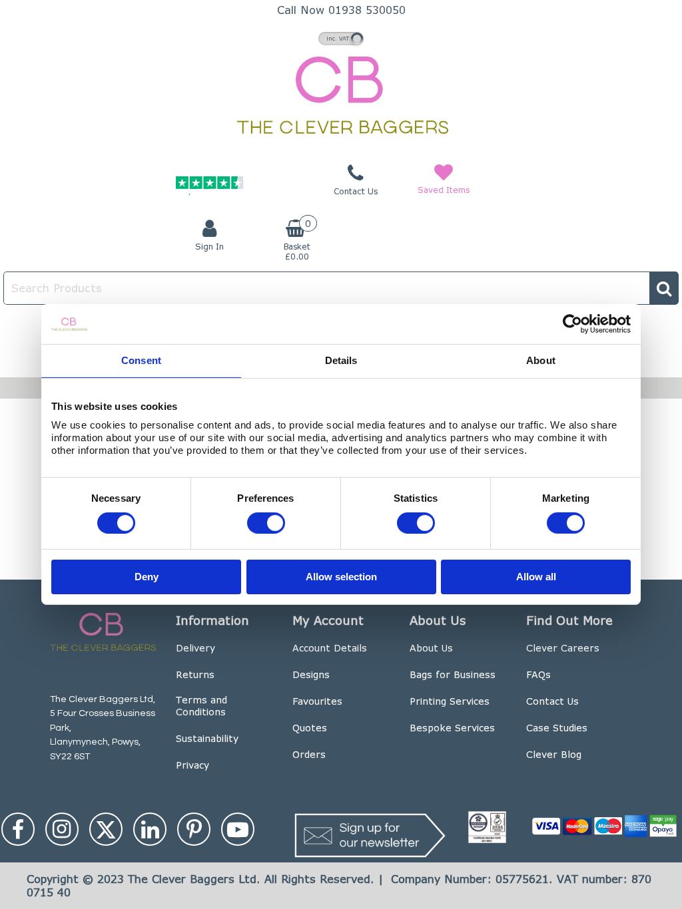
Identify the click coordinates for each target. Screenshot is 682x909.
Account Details (329, 647)
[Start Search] (664, 288)
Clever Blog (553, 754)
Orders (309, 754)
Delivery (195, 647)
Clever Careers (562, 647)
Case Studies (556, 727)
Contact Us (552, 701)
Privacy (192, 765)
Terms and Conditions (201, 705)
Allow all (536, 576)
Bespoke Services (452, 727)
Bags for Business (453, 674)
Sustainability (207, 738)
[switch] (266, 523)
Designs (311, 674)
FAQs (538, 674)
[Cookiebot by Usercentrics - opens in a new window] (572, 324)
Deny (147, 576)
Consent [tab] (141, 360)
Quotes (309, 727)
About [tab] (540, 360)
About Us (431, 647)
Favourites (317, 701)
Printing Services (450, 701)
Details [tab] (341, 360)
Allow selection (341, 576)
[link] (18, 829)
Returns (195, 674)
